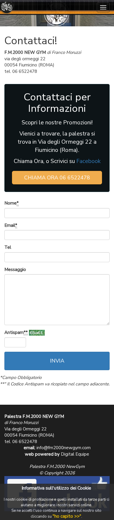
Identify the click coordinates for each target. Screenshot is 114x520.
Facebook (88, 161)
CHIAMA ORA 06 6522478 (57, 177)
